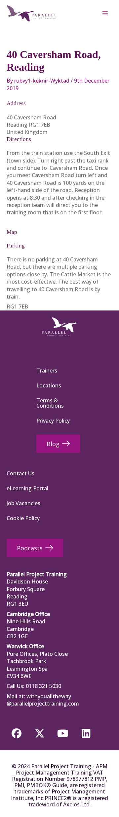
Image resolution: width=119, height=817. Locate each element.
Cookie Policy (23, 518)
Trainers (46, 370)
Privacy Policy (53, 420)
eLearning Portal (27, 488)
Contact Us (20, 473)
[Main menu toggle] (105, 13)
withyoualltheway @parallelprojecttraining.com (43, 700)
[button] (16, 733)
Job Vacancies (23, 503)
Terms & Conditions (50, 403)
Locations (48, 385)
